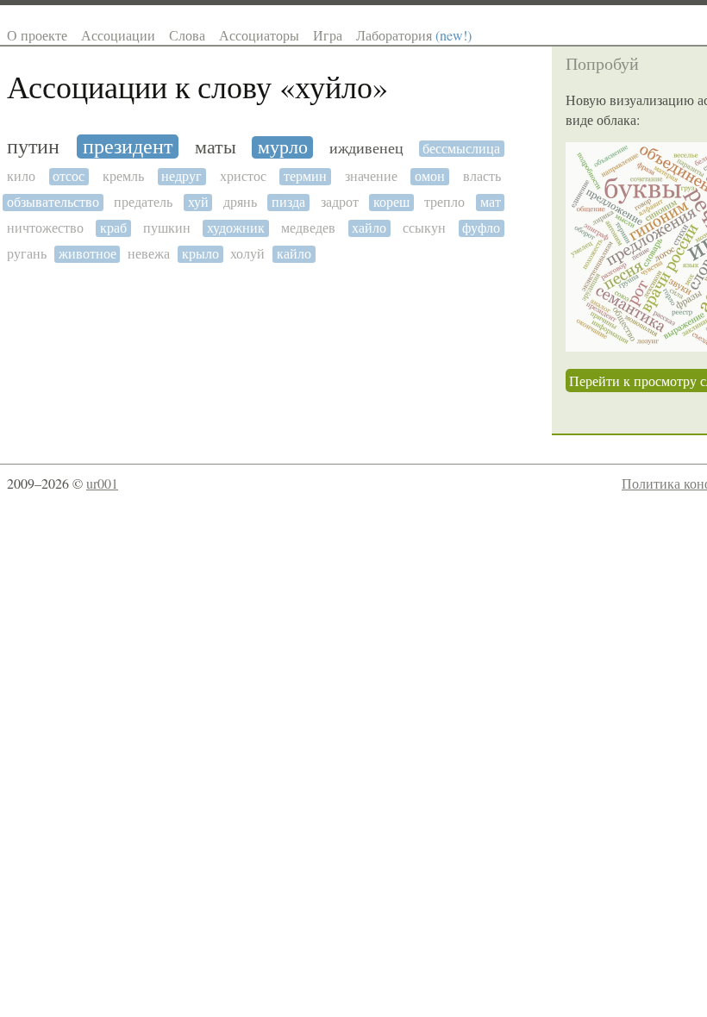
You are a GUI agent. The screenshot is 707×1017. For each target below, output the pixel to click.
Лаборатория (414, 35)
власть (482, 176)
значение (371, 176)
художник (236, 228)
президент (127, 146)
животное (87, 254)
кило (21, 176)
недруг (181, 176)
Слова (187, 35)
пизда (288, 202)
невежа (149, 254)
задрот (340, 202)
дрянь (240, 202)
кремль (123, 176)
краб (113, 228)
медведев (308, 228)
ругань (27, 254)
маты (215, 147)
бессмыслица (461, 148)
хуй (198, 202)
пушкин (167, 228)
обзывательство (53, 202)
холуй (247, 254)
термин (305, 176)
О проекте (37, 35)
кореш (391, 202)
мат (490, 202)
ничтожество (45, 228)
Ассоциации (118, 35)
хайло (369, 228)
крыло (200, 254)
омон (430, 176)
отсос (68, 176)
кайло (294, 254)
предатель (143, 202)
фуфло (481, 228)
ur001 (102, 483)
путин (33, 146)
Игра (327, 35)
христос (243, 176)
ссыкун (424, 228)
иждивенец (366, 149)
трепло (444, 202)
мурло (283, 147)
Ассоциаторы (259, 35)
